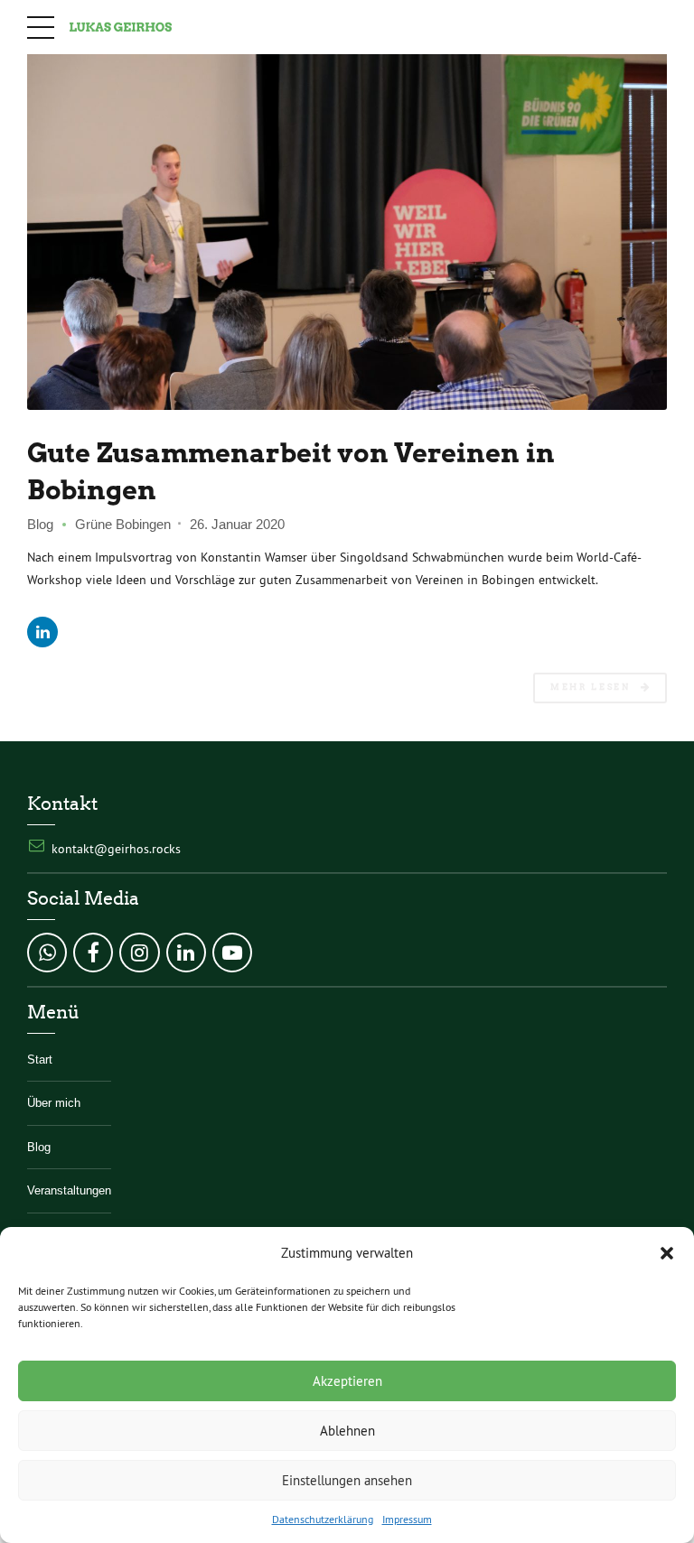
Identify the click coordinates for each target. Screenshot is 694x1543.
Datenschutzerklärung (322, 1519)
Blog (40, 524)
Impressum (407, 1519)
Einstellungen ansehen (347, 1480)
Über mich (53, 1103)
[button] (667, 1253)
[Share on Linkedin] (42, 632)
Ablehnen (347, 1430)
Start (39, 1060)
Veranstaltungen (69, 1191)
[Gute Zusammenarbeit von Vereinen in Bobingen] (347, 230)
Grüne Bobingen (123, 524)
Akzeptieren (347, 1381)
